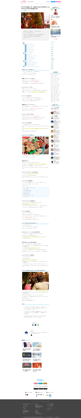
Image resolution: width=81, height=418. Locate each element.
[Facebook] (33, 325)
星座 (51, 93)
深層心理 (52, 94)
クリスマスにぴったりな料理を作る (30, 58)
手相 (54, 92)
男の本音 (55, 95)
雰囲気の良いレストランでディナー (30, 49)
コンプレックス (58, 78)
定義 (52, 53)
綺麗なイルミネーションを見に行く (30, 45)
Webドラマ (57, 74)
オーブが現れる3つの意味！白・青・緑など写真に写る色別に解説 (55, 36)
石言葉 (57, 96)
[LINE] (38, 325)
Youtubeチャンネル (56, 75)
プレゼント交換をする (28, 59)
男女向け (58, 95)
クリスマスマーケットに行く (29, 46)
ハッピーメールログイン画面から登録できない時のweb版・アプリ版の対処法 (55, 17)
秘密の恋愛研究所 (52, 97)
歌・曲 (56, 93)
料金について (24, 407)
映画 (54, 93)
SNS (54, 74)
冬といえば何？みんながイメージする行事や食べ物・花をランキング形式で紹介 (37, 360)
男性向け (52, 96)
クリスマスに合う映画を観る (29, 57)
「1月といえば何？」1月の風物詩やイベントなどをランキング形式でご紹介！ (37, 370)
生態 (57, 94)
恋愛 (52, 55)
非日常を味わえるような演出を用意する (30, 63)
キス (51, 78)
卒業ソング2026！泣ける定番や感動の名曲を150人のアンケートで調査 (27, 350)
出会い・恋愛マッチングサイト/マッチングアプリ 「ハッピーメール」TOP (28, 404)
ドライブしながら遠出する (29, 51)
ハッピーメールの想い (25, 406)
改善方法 (57, 92)
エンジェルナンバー (57, 77)
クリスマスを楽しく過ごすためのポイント (29, 61)
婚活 (52, 51)
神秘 (51, 35)
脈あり (55, 98)
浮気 (59, 93)
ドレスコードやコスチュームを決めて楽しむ (31, 55)
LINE (51, 74)
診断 (51, 25)
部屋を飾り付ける (28, 54)
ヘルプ (23, 413)
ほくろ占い (52, 76)
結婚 (56, 97)
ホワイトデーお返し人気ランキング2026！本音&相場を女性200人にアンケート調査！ (37, 350)
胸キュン (52, 98)
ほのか (55, 76)
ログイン (45, 383)
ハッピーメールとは (25, 405)
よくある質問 (24, 408)
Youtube (52, 75)
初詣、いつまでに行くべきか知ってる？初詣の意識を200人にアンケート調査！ (27, 370)
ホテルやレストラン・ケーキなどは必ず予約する (31, 62)
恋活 (52, 57)
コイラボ (54, 78)
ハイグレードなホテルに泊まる (29, 50)
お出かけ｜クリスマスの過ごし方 (28, 43)
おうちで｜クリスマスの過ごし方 (28, 53)
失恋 (52, 49)
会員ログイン (24, 412)
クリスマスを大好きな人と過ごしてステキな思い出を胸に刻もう (31, 66)
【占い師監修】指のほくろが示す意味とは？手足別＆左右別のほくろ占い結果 (55, 26)
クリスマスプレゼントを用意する (29, 65)
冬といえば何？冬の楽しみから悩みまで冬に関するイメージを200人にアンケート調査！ (27, 360)
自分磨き (58, 98)
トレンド (25, 10)
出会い (52, 15)
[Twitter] (35, 325)
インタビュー (52, 77)
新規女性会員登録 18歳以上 (26, 410)
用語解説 (52, 95)
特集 (52, 64)
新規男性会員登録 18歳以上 (26, 411)
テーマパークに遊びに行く (29, 47)
